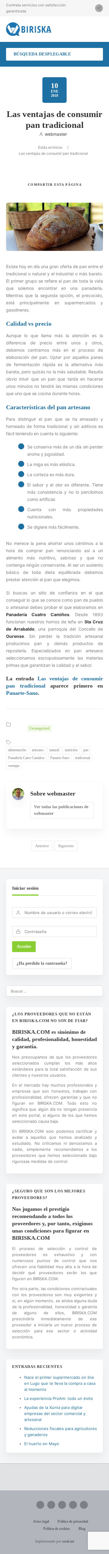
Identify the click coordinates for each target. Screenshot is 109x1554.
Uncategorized (39, 728)
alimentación (17, 750)
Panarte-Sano (22, 693)
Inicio (57, 147)
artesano (38, 750)
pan (85, 750)
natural (54, 750)
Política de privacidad (73, 1521)
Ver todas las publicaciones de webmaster (61, 810)
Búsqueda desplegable (42, 54)
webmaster (56, 134)
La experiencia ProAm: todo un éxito (58, 1398)
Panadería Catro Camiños (26, 758)
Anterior (42, 845)
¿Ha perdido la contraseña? (42, 963)
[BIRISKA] (28, 29)
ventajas (14, 766)
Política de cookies (56, 1529)
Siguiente (66, 845)
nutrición (71, 750)
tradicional (82, 758)
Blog (81, 1529)
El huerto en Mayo (41, 1443)
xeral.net (68, 1541)
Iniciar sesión (25, 888)
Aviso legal (41, 1521)
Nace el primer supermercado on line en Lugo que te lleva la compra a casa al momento (59, 1383)
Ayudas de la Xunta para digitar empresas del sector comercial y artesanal (54, 1413)
